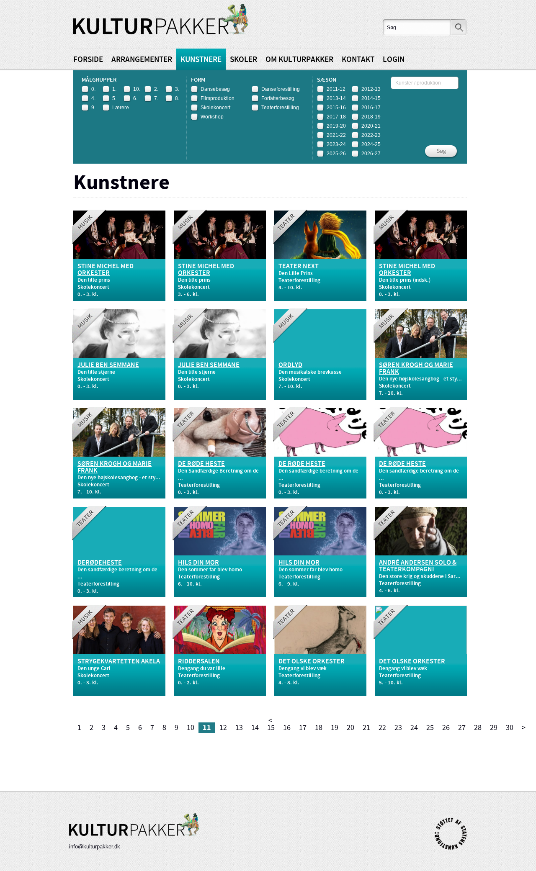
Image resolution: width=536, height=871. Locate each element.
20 (350, 727)
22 (382, 727)
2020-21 (371, 126)
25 (430, 727)
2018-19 (371, 117)
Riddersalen (199, 661)
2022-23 (371, 135)
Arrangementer (141, 59)
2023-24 (336, 144)
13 (239, 727)
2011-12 (336, 89)
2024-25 (371, 144)
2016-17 (371, 107)
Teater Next (298, 266)
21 (366, 727)
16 (287, 727)
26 (446, 727)
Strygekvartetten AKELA (118, 661)
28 (478, 727)
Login (394, 59)
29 (493, 727)
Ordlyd (290, 365)
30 (509, 727)
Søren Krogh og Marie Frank (416, 368)
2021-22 (336, 135)
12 (223, 727)
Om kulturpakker (299, 59)
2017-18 (336, 117)
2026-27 (371, 154)
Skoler (243, 59)
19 (334, 727)
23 (398, 727)
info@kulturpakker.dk (94, 846)
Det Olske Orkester (311, 661)
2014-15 (371, 98)
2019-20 (336, 126)
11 (207, 727)
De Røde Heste (201, 464)
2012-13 (371, 89)
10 (190, 727)
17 (303, 727)
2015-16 (336, 107)
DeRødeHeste (99, 563)
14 (255, 727)
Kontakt (358, 59)
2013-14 (336, 98)
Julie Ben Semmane (108, 365)
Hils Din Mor (198, 563)
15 (271, 727)
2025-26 (336, 154)
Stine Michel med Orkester (105, 270)
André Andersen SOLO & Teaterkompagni (417, 566)
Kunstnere (201, 59)
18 (318, 727)
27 (462, 727)
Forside (88, 59)
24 (414, 727)
